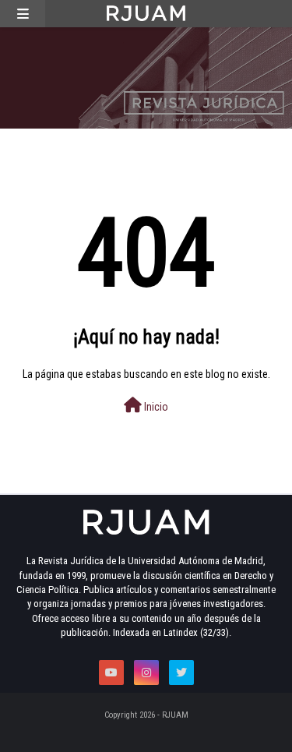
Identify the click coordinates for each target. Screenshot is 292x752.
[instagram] (146, 672)
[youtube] (111, 672)
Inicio (155, 407)
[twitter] (181, 672)
